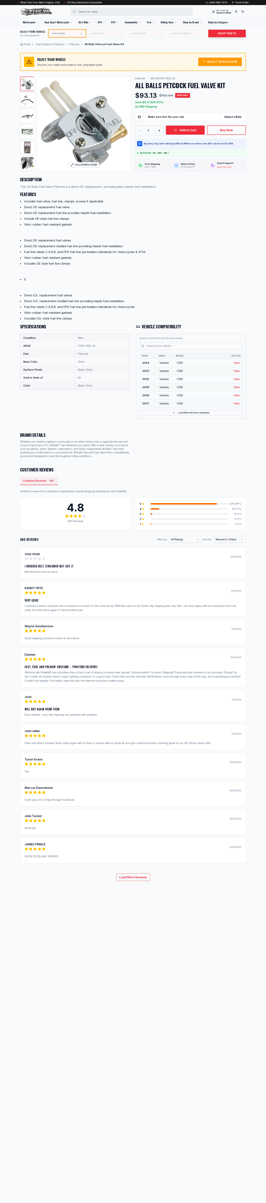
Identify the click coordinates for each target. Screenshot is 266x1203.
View (237, 362)
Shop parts (227, 33)
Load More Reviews (133, 877)
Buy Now (226, 130)
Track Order (242, 2)
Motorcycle (29, 22)
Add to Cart (188, 130)
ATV (100, 22)
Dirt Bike (83, 22)
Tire (149, 22)
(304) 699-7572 (218, 2)
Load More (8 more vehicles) (193, 412)
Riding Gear (167, 22)
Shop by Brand (191, 22)
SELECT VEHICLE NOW (222, 61)
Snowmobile (131, 22)
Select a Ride (232, 116)
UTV (113, 22)
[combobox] (185, 539)
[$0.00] (242, 11)
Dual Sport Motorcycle (57, 22)
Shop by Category (217, 22)
